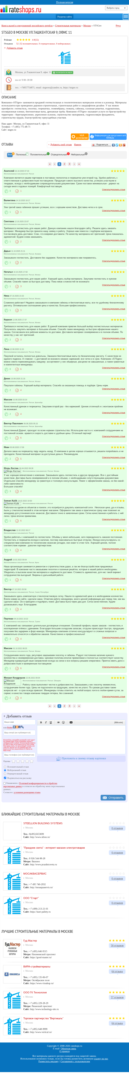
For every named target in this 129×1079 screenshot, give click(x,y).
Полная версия (64, 2)
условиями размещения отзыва (27, 792)
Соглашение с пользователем (75, 1061)
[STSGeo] (64, 63)
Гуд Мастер (30, 940)
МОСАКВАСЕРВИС (35, 873)
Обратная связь (68, 1048)
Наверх (77, 144)
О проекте (64, 1051)
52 (17, 43)
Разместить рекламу (48, 1061)
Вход (118, 25)
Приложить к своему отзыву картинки (83, 758)
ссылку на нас (101, 1058)
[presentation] (10, 155)
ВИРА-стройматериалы (36, 966)
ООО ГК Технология (35, 992)
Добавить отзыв (15, 48)
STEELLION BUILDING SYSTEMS (42, 823)
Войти (9, 727)
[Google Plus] (124, 145)
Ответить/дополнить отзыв (113, 189)
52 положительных (29, 43)
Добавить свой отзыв (61, 144)
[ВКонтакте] (113, 145)
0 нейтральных (63, 43)
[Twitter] (117, 145)
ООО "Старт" (31, 898)
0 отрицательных (47, 43)
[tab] (10, 155)
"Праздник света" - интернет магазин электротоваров (54, 847)
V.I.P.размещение (82, 136)
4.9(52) (35, 40)
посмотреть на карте (63, 72)
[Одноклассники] (120, 145)
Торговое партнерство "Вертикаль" (43, 1018)
